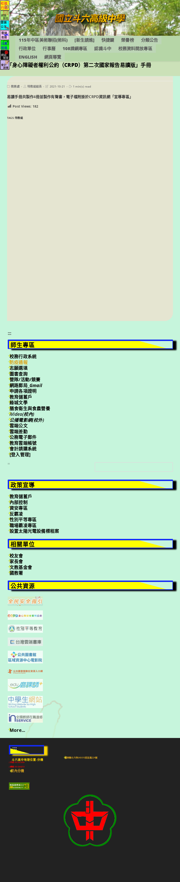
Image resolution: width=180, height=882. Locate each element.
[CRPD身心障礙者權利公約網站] (25, 615)
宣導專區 (121, 96)
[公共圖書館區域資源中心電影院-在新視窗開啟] (25, 656)
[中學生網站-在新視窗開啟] (25, 701)
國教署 (16, 573)
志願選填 (19, 368)
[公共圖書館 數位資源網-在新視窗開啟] (25, 671)
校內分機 (17, 771)
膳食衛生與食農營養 (30, 408)
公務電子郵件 (23, 437)
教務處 (15, 86)
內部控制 (19, 502)
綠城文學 (19, 403)
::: (9, 333)
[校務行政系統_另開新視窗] (4, 5)
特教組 (19, 118)
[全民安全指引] (25, 601)
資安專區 (19, 508)
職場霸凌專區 (23, 525)
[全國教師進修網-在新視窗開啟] (25, 717)
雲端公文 (19, 426)
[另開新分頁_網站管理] (4, 54)
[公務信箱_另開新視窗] (4, 44)
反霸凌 (16, 514)
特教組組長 (34, 86)
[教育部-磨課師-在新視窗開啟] (25, 684)
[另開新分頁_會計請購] (4, 64)
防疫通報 (19, 362)
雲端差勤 (19, 432)
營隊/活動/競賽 (25, 380)
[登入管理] (20, 455)
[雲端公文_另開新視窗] (4, 25)
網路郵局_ (26, 385)
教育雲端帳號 (23, 443)
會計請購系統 (23, 449)
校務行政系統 (23, 356)
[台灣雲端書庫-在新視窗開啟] (25, 641)
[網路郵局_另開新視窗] (4, 15)
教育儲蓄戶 (21, 397)
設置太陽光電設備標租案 (34, 531)
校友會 (16, 556)
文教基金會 (21, 567)
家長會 (16, 561)
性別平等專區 (23, 520)
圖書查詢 (19, 374)
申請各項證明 (23, 391)
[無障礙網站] (19, 786)
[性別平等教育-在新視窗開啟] (25, 628)
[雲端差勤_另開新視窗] (4, 34)
